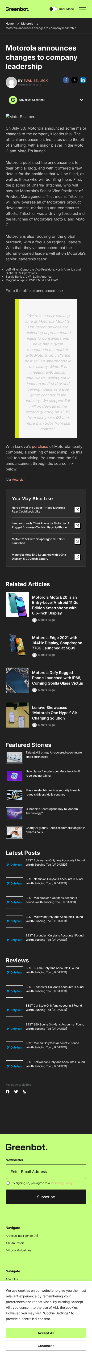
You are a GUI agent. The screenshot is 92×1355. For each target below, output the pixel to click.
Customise (46, 1346)
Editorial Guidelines (18, 1250)
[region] (46, 1318)
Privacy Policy (62, 1183)
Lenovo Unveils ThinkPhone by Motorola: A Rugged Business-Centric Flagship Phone (41, 525)
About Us (12, 1279)
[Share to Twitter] (74, 80)
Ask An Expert (15, 1243)
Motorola (27, 23)
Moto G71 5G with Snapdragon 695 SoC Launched (38, 541)
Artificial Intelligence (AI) (22, 1235)
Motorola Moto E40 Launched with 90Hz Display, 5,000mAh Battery (39, 556)
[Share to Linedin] (83, 80)
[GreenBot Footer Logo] (26, 1146)
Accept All (46, 1333)
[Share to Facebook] (66, 80)
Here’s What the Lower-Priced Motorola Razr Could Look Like (38, 509)
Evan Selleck (36, 81)
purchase (40, 446)
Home (10, 23)
